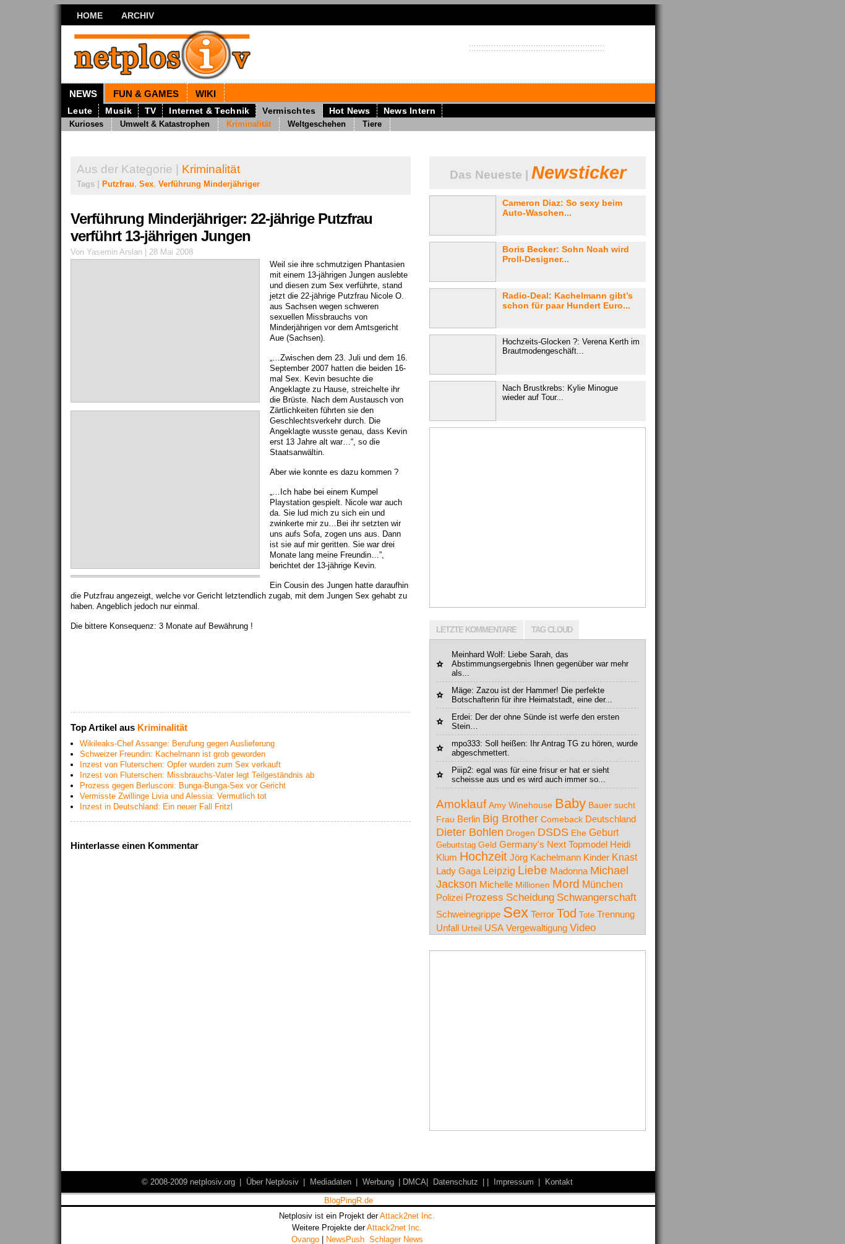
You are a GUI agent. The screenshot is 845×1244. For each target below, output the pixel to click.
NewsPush (345, 1239)
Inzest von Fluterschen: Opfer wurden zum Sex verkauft (180, 764)
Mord (566, 883)
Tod (567, 913)
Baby (570, 803)
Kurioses (86, 124)
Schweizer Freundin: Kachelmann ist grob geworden (172, 754)
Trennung (616, 914)
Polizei (449, 898)
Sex (146, 184)
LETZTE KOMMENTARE (476, 629)
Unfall (447, 927)
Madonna (569, 871)
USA (494, 927)
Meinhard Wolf (477, 654)
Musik (118, 111)
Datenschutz (455, 1181)
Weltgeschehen (317, 124)
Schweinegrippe (468, 914)
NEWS (83, 93)
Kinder (596, 858)
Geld (487, 845)
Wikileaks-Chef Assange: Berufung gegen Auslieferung (177, 743)
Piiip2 (461, 770)
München (602, 884)
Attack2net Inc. (407, 1216)
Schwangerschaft (597, 897)
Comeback (562, 819)
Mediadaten (330, 1181)
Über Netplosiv (272, 1181)
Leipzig (499, 871)
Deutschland (610, 819)
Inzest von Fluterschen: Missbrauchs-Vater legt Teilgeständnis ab (197, 775)
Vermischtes (288, 111)
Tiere (372, 124)
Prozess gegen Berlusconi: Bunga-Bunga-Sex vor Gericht (183, 785)
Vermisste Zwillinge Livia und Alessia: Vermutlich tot (173, 796)
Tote (586, 914)
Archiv (137, 15)
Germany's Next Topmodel (553, 844)
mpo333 (466, 743)
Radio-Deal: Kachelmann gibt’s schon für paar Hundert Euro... (567, 300)
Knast (624, 857)
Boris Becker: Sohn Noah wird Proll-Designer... (565, 254)
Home (90, 15)
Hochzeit (483, 856)
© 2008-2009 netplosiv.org (188, 1181)
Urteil (471, 928)
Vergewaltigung (536, 927)
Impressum (514, 1181)
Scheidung (530, 897)
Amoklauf (461, 804)
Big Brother (510, 818)
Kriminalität (248, 124)
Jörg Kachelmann (545, 857)
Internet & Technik (209, 111)
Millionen (532, 885)
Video (583, 927)
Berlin (468, 819)
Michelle (496, 885)
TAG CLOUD (551, 629)
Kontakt (559, 1181)
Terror (542, 914)
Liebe (532, 870)
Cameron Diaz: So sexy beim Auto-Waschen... (562, 208)
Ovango (305, 1239)
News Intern (409, 111)
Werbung (378, 1181)
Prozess (484, 897)
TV (151, 111)
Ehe (578, 833)
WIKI (205, 93)
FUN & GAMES (146, 93)
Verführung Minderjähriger (209, 184)
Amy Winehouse (520, 805)
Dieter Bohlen (470, 832)
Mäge (461, 690)
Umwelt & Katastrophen (165, 124)
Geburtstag (456, 845)
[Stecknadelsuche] (240, 707)
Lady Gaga (458, 871)
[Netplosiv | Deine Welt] (181, 53)
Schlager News (396, 1239)
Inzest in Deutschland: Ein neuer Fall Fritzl (156, 806)
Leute (79, 111)
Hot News (350, 111)
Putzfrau (118, 184)
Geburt (604, 832)
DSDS (553, 831)
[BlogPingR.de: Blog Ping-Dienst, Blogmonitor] (348, 1202)
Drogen (520, 833)
